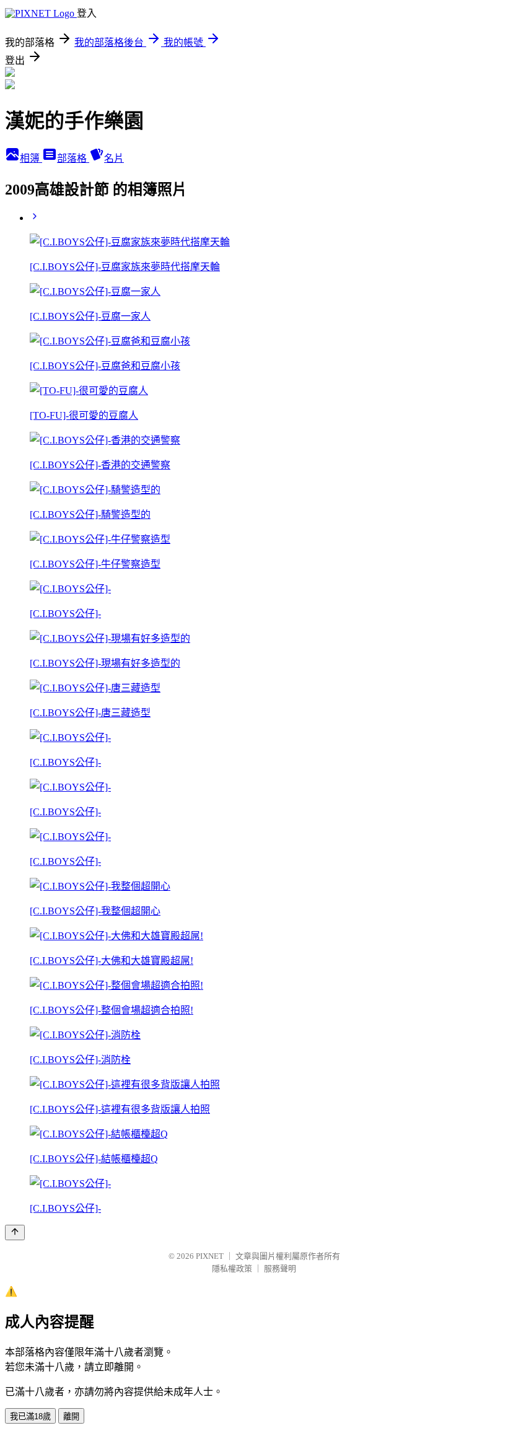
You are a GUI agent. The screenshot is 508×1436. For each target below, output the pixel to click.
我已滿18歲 (30, 1416)
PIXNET (210, 1256)
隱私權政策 (232, 1268)
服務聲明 (280, 1268)
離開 (71, 1416)
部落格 (73, 158)
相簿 (31, 158)
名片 (114, 158)
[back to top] (15, 1232)
